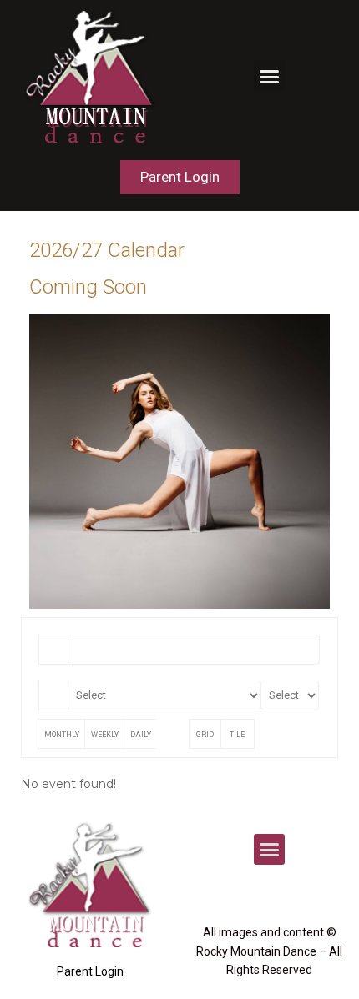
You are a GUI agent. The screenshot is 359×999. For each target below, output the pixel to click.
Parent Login (90, 971)
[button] (270, 76)
